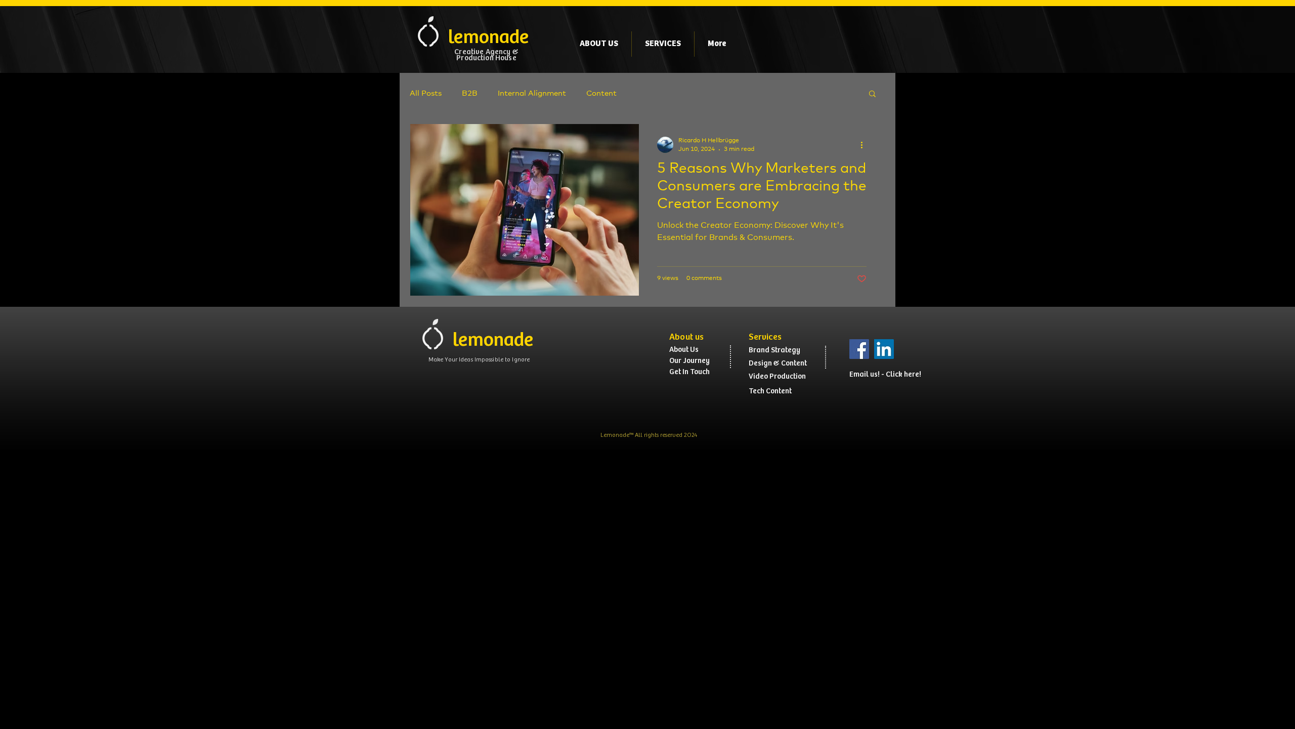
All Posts (426, 93)
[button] (872, 94)
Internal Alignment (532, 93)
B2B (470, 93)
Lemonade (614, 435)
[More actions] (865, 145)
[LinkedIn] (884, 349)
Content (601, 93)
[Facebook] (859, 349)
